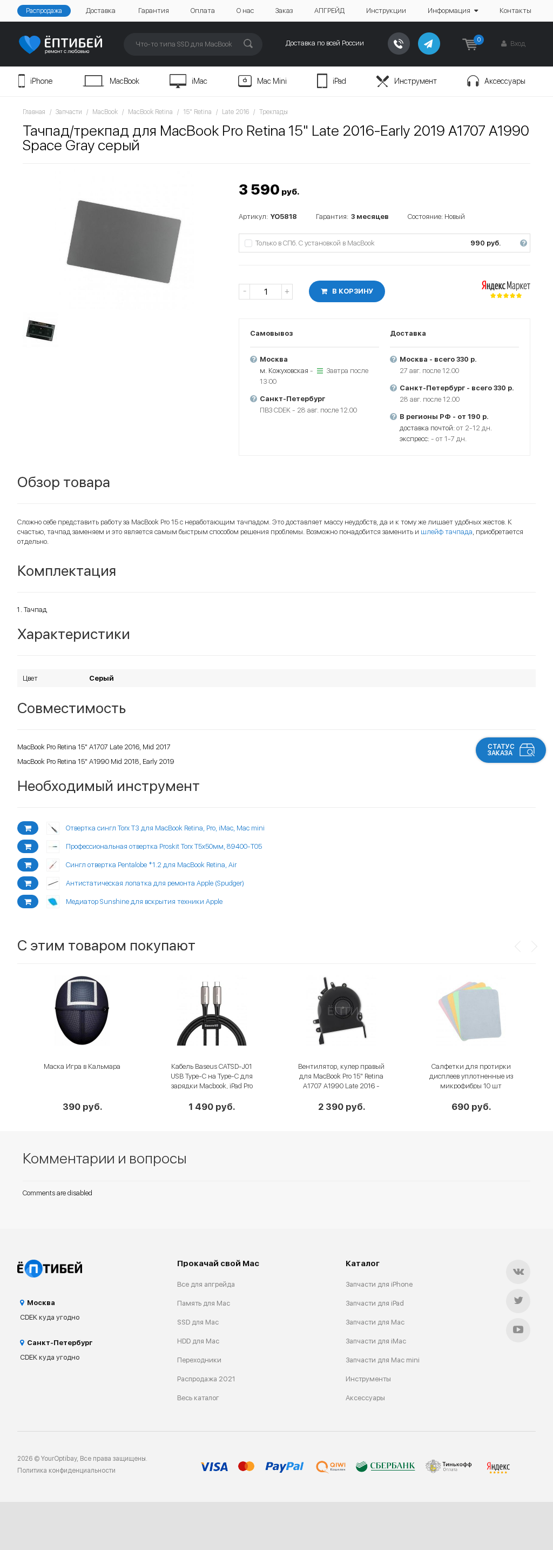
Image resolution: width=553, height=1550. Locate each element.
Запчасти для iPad (375, 1303)
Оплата (203, 10)
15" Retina (197, 112)
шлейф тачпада (447, 532)
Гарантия (153, 10)
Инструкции (386, 10)
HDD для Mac (198, 1341)
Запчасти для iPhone (379, 1284)
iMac (199, 81)
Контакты (515, 10)
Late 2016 (235, 112)
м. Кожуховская (284, 371)
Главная (34, 112)
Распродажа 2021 (206, 1378)
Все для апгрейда (206, 1284)
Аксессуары (504, 81)
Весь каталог (198, 1397)
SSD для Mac (198, 1322)
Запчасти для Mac (375, 1322)
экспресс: (414, 439)
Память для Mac (203, 1303)
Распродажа (44, 11)
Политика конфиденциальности (66, 1470)
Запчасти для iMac (376, 1341)
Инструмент (415, 81)
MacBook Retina (150, 112)
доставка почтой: (427, 428)
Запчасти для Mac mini (383, 1359)
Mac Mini (272, 81)
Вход (517, 43)
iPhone (41, 81)
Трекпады (273, 112)
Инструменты (368, 1378)
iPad (339, 81)
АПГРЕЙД (329, 10)
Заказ (284, 10)
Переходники (199, 1359)
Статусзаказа (501, 750)
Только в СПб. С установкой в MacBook (390, 243)
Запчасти (69, 112)
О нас (245, 10)
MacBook (124, 81)
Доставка (101, 10)
